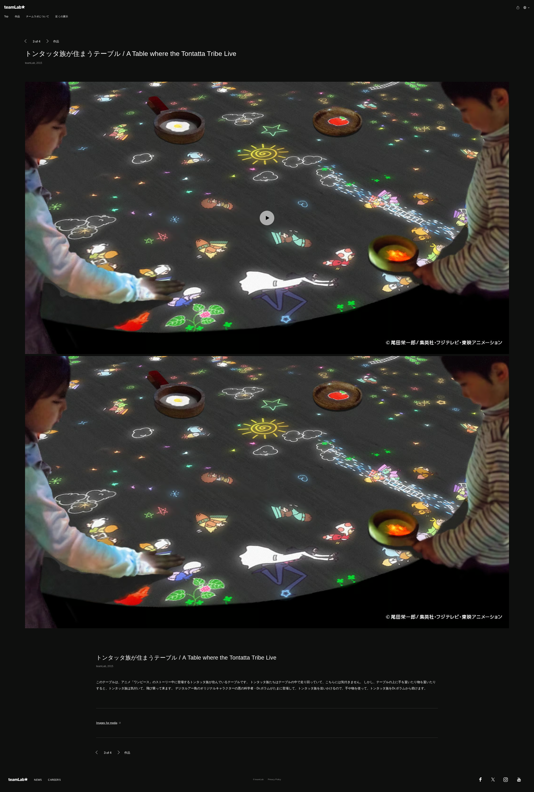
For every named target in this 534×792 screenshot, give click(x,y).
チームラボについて (37, 16)
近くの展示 (61, 16)
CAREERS (54, 779)
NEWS (38, 779)
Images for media (106, 722)
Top (6, 16)
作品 (17, 16)
